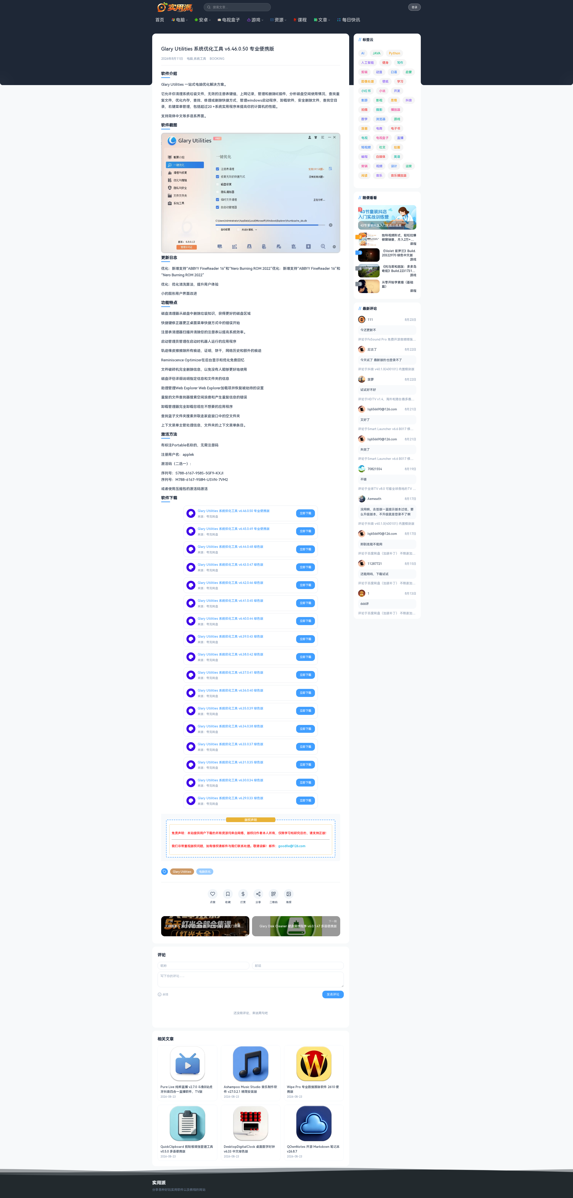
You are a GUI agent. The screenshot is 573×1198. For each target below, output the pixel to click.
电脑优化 (205, 872)
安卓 (203, 20)
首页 (159, 20)
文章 (322, 20)
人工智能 (367, 62)
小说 (382, 91)
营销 (364, 166)
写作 (400, 62)
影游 (364, 100)
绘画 (397, 147)
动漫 (379, 72)
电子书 (395, 128)
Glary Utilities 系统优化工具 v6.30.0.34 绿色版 (230, 780)
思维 (394, 100)
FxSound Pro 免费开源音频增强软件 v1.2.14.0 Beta (404, 339)
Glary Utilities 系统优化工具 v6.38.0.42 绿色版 (230, 654)
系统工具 (200, 58)
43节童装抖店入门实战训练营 (381, 225)
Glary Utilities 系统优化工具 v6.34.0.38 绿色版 (230, 726)
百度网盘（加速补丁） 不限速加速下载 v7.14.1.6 (401, 553)
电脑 (180, 20)
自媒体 (380, 156)
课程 (302, 20)
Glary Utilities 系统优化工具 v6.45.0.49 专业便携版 (233, 529)
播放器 (395, 109)
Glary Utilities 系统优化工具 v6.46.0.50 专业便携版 (233, 511)
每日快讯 (351, 20)
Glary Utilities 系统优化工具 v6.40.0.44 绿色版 (230, 618)
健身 (385, 62)
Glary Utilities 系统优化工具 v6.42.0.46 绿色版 (230, 583)
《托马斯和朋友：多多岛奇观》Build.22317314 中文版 (399, 268)
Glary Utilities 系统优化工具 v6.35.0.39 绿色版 (230, 708)
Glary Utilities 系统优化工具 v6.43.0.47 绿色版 (230, 564)
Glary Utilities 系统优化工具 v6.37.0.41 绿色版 (230, 672)
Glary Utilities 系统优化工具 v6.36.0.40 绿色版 (230, 690)
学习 (400, 81)
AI (362, 53)
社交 (382, 147)
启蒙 (409, 72)
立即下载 (305, 513)
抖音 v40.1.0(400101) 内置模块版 (391, 369)
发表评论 (333, 994)
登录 (414, 7)
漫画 (364, 128)
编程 (364, 156)
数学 (364, 119)
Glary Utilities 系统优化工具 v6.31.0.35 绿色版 (230, 762)
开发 (397, 91)
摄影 (379, 109)
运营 (409, 166)
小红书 (366, 91)
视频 (379, 166)
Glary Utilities (182, 872)
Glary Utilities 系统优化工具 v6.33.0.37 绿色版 (230, 744)
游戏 (256, 20)
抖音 (409, 100)
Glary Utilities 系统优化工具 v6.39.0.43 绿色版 (230, 636)
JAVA (377, 53)
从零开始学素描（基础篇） (397, 284)
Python (394, 53)
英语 (397, 156)
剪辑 (364, 72)
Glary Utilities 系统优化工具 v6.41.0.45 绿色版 (230, 600)
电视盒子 (231, 20)
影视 (379, 100)
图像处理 (367, 81)
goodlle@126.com (291, 846)
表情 (165, 994)
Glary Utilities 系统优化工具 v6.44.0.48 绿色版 (230, 546)
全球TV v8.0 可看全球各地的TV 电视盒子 (396, 488)
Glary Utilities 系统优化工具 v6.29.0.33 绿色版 (230, 798)
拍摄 (364, 109)
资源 (279, 20)
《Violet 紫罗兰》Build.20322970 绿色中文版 (399, 253)
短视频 (366, 147)
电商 (379, 128)
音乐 (379, 175)
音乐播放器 (398, 175)
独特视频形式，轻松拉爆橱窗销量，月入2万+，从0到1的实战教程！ (399, 237)
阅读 (364, 175)
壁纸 (385, 81)
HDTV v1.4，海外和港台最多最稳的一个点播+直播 (403, 399)
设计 (394, 166)
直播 (400, 138)
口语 (394, 72)
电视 (364, 138)
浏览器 (380, 119)
